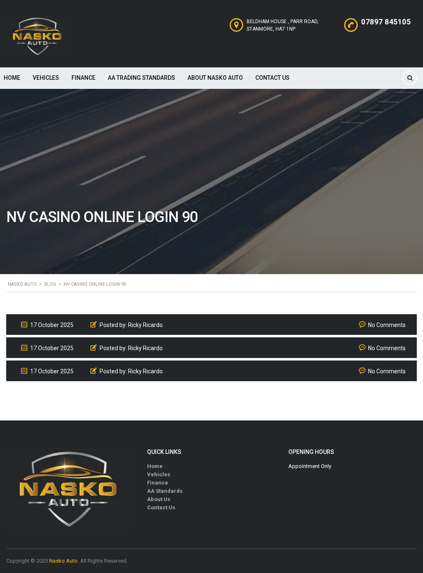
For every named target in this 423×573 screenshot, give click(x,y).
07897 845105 (386, 21)
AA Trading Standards (141, 77)
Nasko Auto (63, 561)
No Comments (387, 325)
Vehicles (46, 77)
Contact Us (272, 77)
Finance (83, 77)
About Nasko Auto (215, 77)
